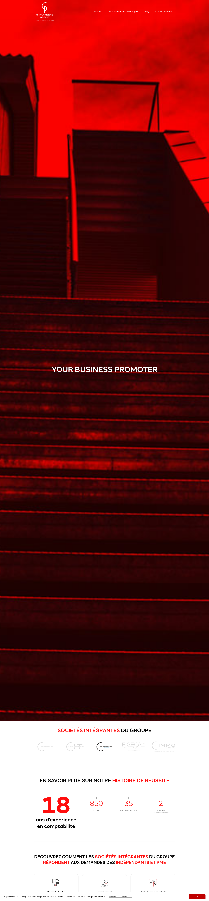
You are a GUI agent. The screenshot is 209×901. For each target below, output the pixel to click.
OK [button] (197, 897)
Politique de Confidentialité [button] (120, 897)
